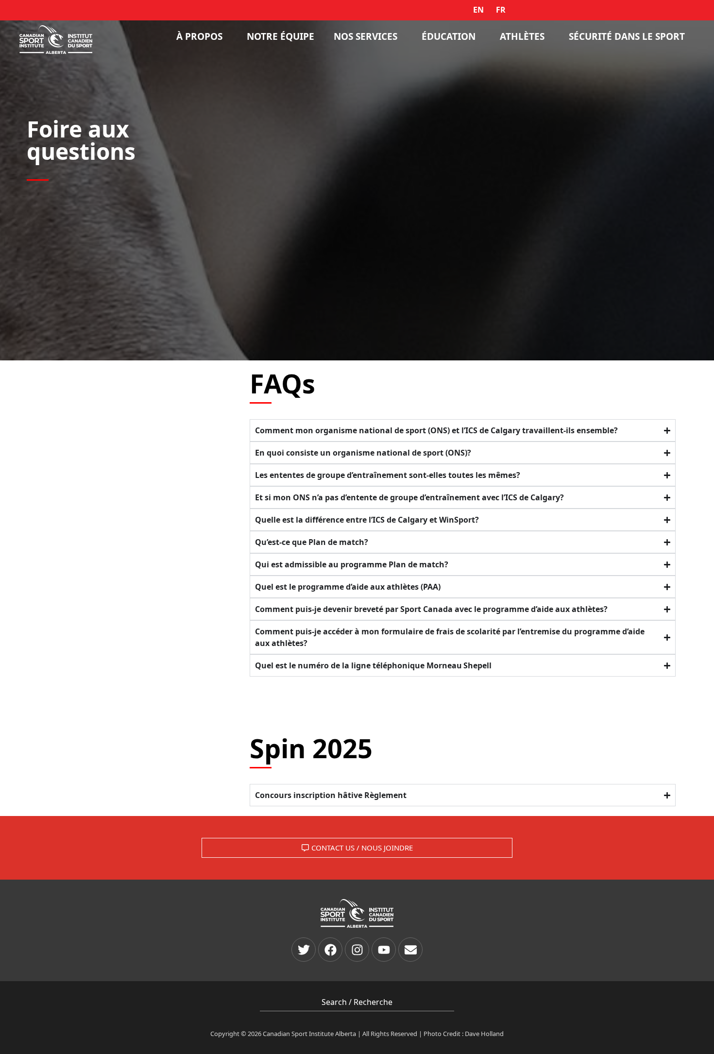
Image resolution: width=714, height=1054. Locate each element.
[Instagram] (357, 949)
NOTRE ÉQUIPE (280, 36)
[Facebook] (330, 949)
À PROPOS (199, 36)
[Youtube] (384, 949)
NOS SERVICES (365, 36)
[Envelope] (410, 949)
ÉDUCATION (449, 36)
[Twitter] (303, 949)
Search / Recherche (357, 1002)
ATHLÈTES (522, 36)
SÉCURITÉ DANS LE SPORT (627, 36)
